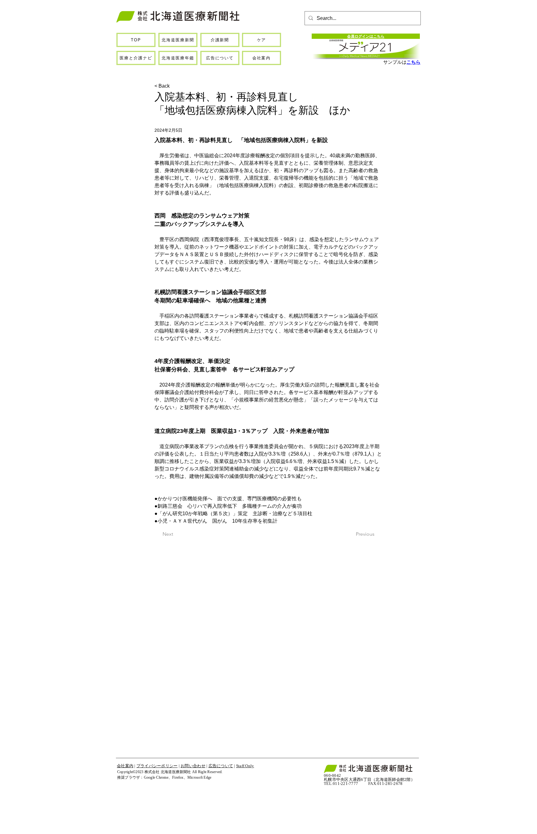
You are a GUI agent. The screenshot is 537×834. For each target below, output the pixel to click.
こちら (413, 62)
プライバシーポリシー (157, 765)
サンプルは (394, 62)
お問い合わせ (193, 765)
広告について (221, 765)
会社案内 (125, 765)
